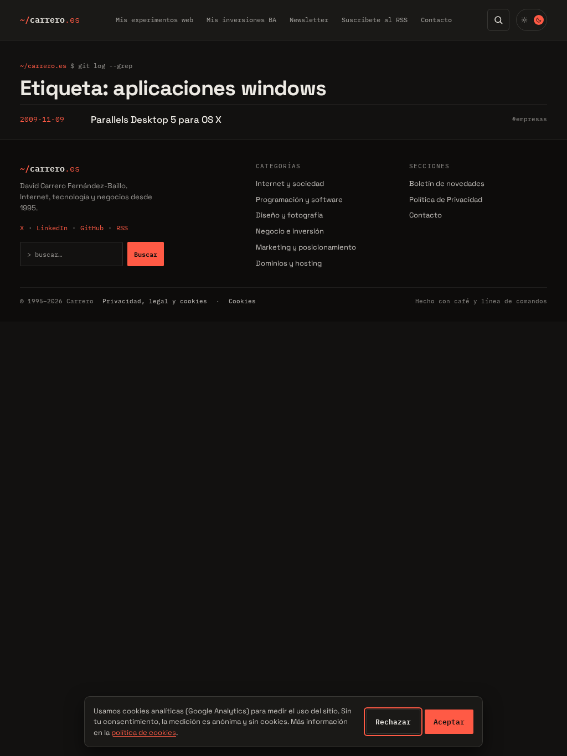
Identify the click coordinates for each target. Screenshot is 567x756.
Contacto (436, 19)
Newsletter (309, 19)
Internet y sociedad (290, 183)
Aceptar (449, 722)
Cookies (242, 301)
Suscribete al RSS (375, 19)
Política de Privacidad (445, 199)
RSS (122, 228)
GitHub (92, 228)
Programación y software (299, 199)
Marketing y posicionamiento (306, 247)
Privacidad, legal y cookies (154, 301)
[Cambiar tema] (531, 20)
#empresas (529, 119)
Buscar (145, 254)
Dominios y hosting (289, 263)
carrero (50, 20)
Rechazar (393, 722)
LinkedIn (52, 228)
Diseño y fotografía (289, 215)
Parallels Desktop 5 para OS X (156, 119)
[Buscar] (498, 20)
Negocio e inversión (290, 231)
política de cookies (143, 732)
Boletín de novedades (446, 183)
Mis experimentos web (154, 19)
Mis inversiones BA (241, 19)
